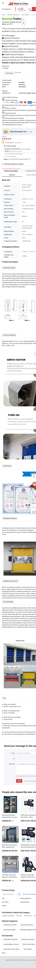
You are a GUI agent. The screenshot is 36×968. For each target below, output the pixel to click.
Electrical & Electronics (14, 15)
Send (19, 781)
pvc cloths (5, 902)
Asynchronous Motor (10, 925)
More (4, 953)
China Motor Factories (10, 939)
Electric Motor (25, 15)
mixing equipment (25, 898)
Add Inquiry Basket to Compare (14, 164)
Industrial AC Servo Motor (12, 949)
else (3, 898)
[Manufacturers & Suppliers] (18, 3)
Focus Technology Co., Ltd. (25, 960)
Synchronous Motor (27, 925)
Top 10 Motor (28, 949)
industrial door (25, 902)
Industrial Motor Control (11, 944)
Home (3, 15)
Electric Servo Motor (29, 944)
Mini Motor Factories (28, 939)
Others (4, 906)
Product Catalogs (30, 894)
